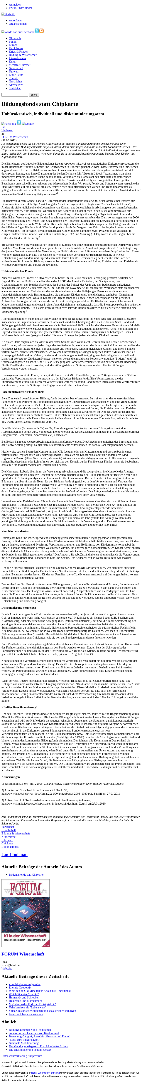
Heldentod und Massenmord (25, 1000)
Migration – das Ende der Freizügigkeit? (32, 1004)
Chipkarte (7, 843)
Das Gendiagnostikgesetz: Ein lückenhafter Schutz (38, 1046)
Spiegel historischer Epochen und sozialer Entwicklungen (42, 1010)
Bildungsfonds (9, 846)
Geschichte (15, 81)
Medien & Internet (19, 64)
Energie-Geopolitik (20, 987)
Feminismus (16, 48)
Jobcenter (7, 840)
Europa (13, 44)
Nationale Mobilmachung (24, 1043)
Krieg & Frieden (18, 51)
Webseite (6, 968)
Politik (12, 41)
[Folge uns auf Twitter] (37, 32)
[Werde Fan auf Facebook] (17, 32)
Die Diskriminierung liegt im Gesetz (30, 1049)
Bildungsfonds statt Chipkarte (26, 874)
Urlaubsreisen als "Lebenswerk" (28, 1007)
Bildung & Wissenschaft (23, 54)
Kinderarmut (8, 836)
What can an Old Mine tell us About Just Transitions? (40, 990)
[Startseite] (8, 14)
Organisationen (18, 23)
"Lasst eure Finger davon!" (24, 1039)
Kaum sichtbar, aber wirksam (26, 1014)
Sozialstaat (15, 88)
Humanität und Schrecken (24, 997)
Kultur (12, 61)
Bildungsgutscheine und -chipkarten (30, 1029)
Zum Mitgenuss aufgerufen (24, 984)
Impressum (35, 1056)
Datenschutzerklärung (14, 1056)
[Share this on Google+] (28, 123)
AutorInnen (15, 20)
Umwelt (13, 71)
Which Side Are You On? (24, 994)
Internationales (17, 58)
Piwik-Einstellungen (21, 7)
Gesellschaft (16, 68)
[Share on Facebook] (8, 123)
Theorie (13, 78)
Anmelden (15, 4)
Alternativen (16, 84)
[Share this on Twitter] (19, 123)
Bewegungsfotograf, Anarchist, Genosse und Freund (39, 1036)
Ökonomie (15, 38)
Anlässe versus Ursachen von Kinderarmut (34, 1033)
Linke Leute (16, 74)
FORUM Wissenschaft (14, 137)
